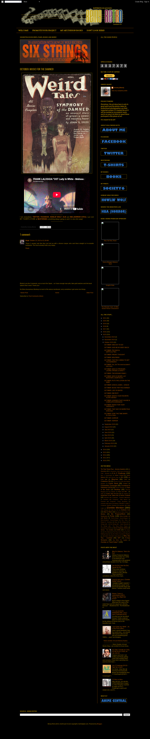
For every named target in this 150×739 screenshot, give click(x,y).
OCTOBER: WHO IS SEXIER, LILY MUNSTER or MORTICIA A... (115, 377)
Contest (125, 483)
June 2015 (108, 432)
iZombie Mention (115, 507)
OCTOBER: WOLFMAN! (111, 357)
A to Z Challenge (118, 473)
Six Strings (123, 522)
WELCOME (23, 30)
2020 (105, 321)
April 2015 (108, 438)
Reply (27, 248)
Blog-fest (115, 479)
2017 (105, 329)
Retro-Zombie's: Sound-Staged (109, 520)
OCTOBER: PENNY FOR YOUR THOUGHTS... (114, 405)
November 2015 (110, 339)
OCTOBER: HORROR (111, 418)
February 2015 (109, 443)
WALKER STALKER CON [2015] (112, 536)
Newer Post (24, 293)
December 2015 (110, 337)
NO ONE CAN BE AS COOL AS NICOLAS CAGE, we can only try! (121, 651)
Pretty (112, 516)
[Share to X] (45, 227)
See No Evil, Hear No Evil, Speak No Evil (120, 566)
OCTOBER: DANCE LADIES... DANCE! (116, 385)
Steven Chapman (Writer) (120, 528)
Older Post (89, 293)
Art (122, 477)
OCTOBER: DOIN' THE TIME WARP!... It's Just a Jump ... (116, 414)
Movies (103, 514)
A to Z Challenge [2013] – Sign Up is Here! (120, 666)
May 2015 (108, 435)
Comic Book (113, 483)
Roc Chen (125, 520)
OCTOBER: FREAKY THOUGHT (114, 354)
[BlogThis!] (43, 227)
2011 (105, 458)
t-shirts (118, 530)
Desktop (117, 489)
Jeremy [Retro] (119, 87)
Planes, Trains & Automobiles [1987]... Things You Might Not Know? (119, 596)
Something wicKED (106, 528)
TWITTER (36, 217)
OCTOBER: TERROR (111, 421)
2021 (105, 318)
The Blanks (108, 532)
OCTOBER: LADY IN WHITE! (113, 390)
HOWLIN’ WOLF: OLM (58, 217)
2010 (105, 460)
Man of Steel (108, 512)
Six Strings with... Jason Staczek (119, 524)
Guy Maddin (111, 491)
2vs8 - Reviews (105, 473)
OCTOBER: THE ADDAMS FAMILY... (115, 373)
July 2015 (108, 429)
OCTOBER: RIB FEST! (111, 393)
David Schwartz (120, 487)
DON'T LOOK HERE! (96, 30)
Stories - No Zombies (107, 530)
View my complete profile (119, 91)
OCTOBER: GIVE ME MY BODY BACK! (116, 347)
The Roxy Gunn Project (119, 532)
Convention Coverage (109, 485)
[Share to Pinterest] (50, 227)
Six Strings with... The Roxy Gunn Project (114, 526)
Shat (116, 522)
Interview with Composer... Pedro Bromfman (114, 501)
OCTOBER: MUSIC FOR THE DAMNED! (117, 388)
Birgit (27, 240)
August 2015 (109, 427)
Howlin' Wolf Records (112, 493)
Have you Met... (123, 491)
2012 (105, 455)
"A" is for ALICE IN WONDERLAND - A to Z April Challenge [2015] (119, 612)
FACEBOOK (45, 217)
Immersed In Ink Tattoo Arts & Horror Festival (115, 495)
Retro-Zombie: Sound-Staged (119, 518)
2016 (105, 332)
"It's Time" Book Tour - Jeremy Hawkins (113, 469)
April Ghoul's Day (113, 477)
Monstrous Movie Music (121, 512)
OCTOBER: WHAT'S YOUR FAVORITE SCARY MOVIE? (116, 396)
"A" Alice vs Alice (117, 679)
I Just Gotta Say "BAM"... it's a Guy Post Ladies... (120, 627)
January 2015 (109, 446)
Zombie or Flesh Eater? (109, 542)
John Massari (104, 510)
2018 (105, 326)
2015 (105, 334)
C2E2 (125, 479)
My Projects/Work (118, 514)
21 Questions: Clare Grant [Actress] (118, 471)
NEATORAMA (42, 219)
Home (57, 293)
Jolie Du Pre (114, 510)
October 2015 (109, 342)
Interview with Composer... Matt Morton (115, 499)
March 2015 (108, 440)
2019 (105, 323)
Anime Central (119, 475)
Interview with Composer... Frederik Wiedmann (117, 497)
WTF (119, 538)
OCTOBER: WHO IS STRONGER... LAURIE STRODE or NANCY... (115, 369)
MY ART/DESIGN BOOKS (71, 30)
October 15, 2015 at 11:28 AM (39, 240)
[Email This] (41, 227)
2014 (105, 449)
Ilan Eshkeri (125, 493)
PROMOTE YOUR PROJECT (44, 30)
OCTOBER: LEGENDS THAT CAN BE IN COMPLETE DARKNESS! (117, 401)
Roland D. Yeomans (106, 522)
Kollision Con (125, 510)
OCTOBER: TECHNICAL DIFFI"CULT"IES (112, 351)
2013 (105, 452)
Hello (102, 493)
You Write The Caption (120, 540)
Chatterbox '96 (105, 481)
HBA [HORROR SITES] (78, 217)
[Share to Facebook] (47, 227)
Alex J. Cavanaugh (106, 475)
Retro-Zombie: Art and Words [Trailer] (115, 641)
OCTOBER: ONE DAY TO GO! (113, 345)
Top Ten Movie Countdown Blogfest (120, 534)
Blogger (99, 724)
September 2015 (110, 424)
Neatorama (104, 516)
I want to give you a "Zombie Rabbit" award (121, 580)
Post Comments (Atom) (36, 296)
